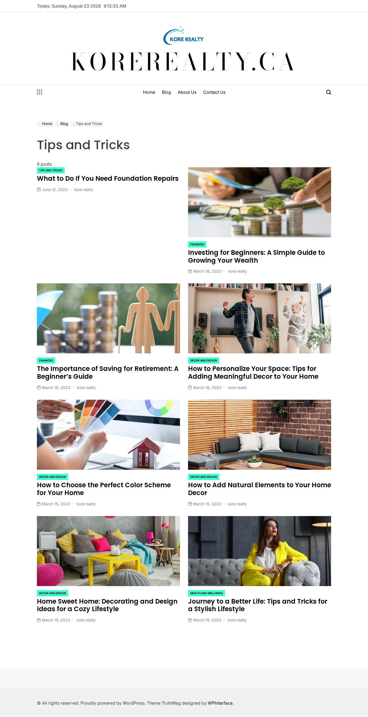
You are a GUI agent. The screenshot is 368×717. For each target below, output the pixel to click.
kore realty (83, 189)
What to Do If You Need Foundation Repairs (108, 178)
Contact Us (214, 92)
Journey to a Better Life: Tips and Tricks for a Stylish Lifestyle (257, 605)
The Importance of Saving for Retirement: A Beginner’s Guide (108, 372)
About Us (187, 92)
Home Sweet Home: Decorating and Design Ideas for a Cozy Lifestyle (107, 605)
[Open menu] (39, 92)
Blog (166, 92)
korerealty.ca (184, 62)
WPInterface (220, 703)
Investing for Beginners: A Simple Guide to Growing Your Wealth (256, 256)
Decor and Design (203, 360)
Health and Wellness (206, 593)
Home (149, 92)
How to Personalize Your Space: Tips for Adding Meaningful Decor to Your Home (253, 372)
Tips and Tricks (51, 170)
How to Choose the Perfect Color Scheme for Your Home (104, 489)
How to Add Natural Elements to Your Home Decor (259, 489)
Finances (197, 244)
